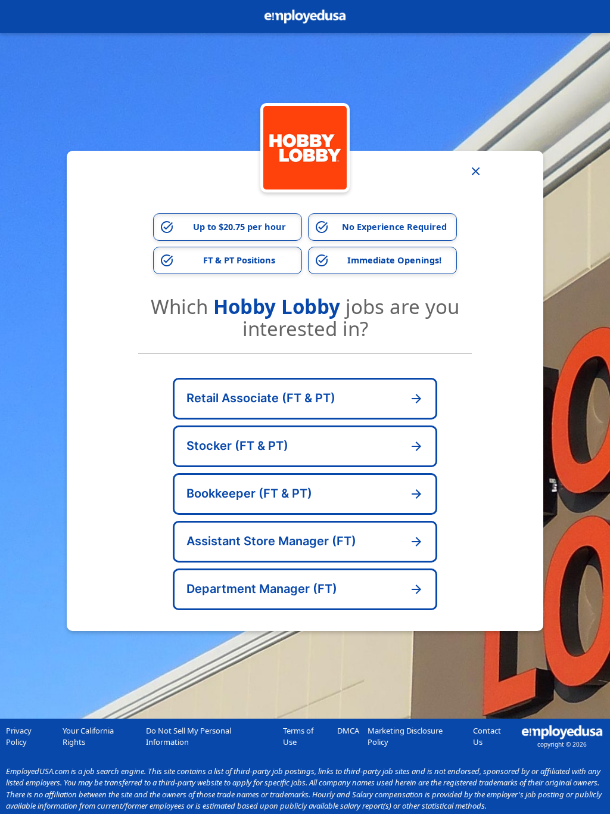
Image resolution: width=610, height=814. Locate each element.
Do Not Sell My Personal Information (188, 736)
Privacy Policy (19, 736)
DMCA (348, 730)
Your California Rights (88, 736)
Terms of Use (298, 736)
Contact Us (487, 736)
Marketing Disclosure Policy (405, 736)
